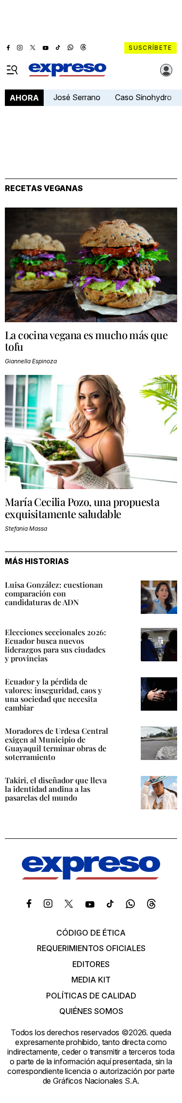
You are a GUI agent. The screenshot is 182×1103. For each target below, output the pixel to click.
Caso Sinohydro (143, 97)
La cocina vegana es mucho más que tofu (86, 341)
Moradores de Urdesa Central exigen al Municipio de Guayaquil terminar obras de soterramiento (56, 744)
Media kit (91, 979)
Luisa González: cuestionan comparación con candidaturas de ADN (54, 593)
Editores (91, 964)
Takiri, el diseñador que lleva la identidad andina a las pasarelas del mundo (56, 789)
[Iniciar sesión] (166, 70)
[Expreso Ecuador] (91, 876)
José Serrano (76, 97)
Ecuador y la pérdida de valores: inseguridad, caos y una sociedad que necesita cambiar (53, 694)
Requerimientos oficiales (91, 948)
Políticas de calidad (91, 995)
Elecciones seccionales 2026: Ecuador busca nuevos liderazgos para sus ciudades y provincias (55, 645)
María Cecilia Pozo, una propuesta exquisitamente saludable (82, 507)
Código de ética (91, 932)
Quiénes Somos (91, 1011)
